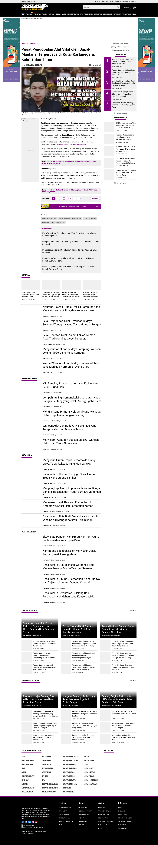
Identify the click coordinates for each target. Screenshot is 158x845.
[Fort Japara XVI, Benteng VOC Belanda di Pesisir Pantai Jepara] (105, 715)
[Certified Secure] (27, 825)
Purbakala (126, 14)
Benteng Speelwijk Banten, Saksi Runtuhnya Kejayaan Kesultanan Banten (84, 713)
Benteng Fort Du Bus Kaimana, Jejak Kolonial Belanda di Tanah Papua (124, 737)
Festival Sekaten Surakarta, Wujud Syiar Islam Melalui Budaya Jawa (126, 172)
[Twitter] (29, 822)
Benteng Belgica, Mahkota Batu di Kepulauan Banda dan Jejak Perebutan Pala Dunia (117, 699)
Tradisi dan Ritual (104, 811)
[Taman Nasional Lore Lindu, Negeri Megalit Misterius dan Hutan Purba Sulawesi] (105, 645)
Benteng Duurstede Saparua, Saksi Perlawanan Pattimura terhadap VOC (43, 737)
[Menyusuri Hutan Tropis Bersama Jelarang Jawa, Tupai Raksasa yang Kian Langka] (31, 464)
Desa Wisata (117, 14)
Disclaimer (121, 811)
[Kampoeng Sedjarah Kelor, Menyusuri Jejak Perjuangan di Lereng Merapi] (31, 555)
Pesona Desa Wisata (85, 811)
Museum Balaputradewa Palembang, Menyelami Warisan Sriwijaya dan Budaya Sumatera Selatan (125, 138)
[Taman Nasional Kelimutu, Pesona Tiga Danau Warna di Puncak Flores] (105, 669)
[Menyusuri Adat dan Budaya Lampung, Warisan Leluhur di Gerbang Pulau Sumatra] (31, 353)
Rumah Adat (98, 14)
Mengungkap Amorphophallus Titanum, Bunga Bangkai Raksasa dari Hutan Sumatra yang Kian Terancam (72, 492)
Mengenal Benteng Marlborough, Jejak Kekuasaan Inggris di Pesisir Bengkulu (79, 699)
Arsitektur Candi (64, 814)
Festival (51, 14)
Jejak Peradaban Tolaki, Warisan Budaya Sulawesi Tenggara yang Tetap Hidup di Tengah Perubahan (72, 324)
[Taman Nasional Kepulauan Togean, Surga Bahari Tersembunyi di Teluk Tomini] (26, 657)
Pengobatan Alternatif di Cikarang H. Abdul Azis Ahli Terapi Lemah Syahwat (70, 242)
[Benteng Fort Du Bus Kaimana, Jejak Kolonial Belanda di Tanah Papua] (105, 739)
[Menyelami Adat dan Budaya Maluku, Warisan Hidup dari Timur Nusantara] (31, 444)
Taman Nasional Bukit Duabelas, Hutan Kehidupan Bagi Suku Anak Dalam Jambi (79, 629)
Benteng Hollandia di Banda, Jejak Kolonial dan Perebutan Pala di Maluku (83, 737)
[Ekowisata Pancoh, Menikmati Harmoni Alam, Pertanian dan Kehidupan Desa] (31, 540)
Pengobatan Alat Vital (49, 218)
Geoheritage (107, 14)
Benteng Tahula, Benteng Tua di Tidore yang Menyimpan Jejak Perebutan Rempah (45, 725)
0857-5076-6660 (62, 144)
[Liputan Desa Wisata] (120, 43)
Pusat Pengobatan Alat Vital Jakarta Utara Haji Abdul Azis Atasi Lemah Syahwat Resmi (69, 267)
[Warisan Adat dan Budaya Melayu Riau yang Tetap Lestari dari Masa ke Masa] (31, 429)
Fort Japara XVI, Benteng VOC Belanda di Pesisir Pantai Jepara (124, 712)
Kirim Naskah (122, 828)
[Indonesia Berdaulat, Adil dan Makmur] (79, 19)
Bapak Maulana (64, 218)
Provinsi (29, 14)
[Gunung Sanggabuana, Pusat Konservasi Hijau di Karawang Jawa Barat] (26, 645)
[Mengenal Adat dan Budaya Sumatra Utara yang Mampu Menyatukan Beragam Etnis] (71, 285)
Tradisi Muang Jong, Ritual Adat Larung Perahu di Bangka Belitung (30, 294)
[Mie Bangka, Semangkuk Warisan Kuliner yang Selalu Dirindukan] (31, 387)
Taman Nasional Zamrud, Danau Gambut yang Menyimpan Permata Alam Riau (118, 629)
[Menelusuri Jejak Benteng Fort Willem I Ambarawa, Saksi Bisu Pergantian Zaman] (31, 506)
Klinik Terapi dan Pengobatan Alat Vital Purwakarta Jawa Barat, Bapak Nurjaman (69, 234)
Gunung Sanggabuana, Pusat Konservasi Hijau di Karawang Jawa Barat (44, 643)
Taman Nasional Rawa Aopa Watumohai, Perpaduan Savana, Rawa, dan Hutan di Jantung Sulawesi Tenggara (84, 644)
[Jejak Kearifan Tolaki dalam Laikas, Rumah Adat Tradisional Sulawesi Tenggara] (31, 339)
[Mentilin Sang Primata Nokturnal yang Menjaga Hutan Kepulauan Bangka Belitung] (31, 415)
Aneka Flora (82, 821)
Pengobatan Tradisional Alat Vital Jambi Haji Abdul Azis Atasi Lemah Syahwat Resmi (68, 259)
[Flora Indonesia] (120, 183)
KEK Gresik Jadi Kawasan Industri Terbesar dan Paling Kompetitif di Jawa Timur (125, 162)
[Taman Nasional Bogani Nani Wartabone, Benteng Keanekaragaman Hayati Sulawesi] (66, 657)
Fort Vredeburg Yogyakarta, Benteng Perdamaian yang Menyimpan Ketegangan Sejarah (45, 713)
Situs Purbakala (64, 818)
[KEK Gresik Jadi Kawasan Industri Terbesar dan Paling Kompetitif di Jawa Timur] (109, 163)
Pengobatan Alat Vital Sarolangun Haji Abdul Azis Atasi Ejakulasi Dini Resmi (69, 251)
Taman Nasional (84, 814)
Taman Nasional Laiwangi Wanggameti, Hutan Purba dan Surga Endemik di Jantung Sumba (44, 668)
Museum (133, 14)
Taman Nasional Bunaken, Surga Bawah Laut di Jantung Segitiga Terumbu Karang (123, 655)
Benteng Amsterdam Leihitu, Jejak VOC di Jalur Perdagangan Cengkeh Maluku (84, 725)
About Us (121, 807)
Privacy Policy (123, 814)
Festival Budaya (103, 814)
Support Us (122, 825)
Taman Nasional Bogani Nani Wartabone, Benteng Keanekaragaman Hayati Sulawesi (83, 656)
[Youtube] (36, 822)
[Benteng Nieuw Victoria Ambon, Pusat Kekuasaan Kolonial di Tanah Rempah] (105, 727)
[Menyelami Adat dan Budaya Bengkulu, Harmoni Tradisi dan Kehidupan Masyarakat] (92, 285)
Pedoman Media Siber (125, 818)
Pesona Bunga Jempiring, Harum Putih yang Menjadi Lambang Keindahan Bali (51, 294)
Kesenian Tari (103, 818)
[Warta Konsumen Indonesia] (11, 19)
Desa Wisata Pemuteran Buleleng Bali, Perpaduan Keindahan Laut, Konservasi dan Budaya (69, 596)
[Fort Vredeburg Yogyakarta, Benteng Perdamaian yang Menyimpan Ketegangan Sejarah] (26, 715)
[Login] (134, 8)
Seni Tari (58, 14)
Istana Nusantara (86, 14)
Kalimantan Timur (48, 222)
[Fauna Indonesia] (120, 113)
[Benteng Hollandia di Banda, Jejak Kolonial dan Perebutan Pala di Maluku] (66, 739)
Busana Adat (74, 14)
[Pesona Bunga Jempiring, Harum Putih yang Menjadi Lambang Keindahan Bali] (51, 285)
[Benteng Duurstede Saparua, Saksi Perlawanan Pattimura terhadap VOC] (26, 739)
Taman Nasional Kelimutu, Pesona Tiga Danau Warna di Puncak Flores (123, 667)
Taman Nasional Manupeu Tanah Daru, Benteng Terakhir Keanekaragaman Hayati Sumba (84, 667)
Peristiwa (37, 14)
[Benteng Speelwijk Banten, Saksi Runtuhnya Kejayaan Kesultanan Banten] (66, 715)
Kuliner (101, 828)
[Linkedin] (23, 822)
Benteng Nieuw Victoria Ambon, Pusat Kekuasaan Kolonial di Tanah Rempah (123, 725)
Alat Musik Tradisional (106, 821)
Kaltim (58, 222)
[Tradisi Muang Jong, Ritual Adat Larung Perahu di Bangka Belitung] (30, 285)
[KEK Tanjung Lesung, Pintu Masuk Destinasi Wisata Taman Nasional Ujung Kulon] (109, 127)
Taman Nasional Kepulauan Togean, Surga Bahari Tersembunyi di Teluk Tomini (44, 655)
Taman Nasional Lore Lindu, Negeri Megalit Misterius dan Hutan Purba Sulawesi (122, 643)
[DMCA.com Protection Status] (32, 827)
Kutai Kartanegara (90, 218)
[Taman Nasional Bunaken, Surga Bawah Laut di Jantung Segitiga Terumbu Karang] (105, 657)
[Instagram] (33, 822)
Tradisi (44, 14)
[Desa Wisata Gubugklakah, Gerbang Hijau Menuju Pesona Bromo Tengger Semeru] (31, 569)
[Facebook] (26, 822)
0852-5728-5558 (79, 144)
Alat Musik (66, 14)
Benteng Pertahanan (66, 821)
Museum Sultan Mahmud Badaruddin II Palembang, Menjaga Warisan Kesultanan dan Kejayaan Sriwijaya (125, 151)
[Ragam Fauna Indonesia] (120, 47)
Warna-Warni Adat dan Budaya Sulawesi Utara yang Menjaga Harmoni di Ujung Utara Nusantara (71, 367)
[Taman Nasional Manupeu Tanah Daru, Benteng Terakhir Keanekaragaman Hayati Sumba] (66, 669)
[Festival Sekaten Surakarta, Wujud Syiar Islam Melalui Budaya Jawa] (109, 174)
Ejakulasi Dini (76, 218)
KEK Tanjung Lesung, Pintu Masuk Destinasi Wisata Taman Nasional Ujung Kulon (126, 126)
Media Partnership (124, 821)
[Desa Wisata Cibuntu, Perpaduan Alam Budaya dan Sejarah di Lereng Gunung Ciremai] (31, 583)
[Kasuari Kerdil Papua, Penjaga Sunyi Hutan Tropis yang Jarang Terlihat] (31, 478)
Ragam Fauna (82, 818)
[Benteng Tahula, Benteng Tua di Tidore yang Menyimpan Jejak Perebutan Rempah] (26, 727)
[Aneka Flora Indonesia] (120, 50)
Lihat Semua (133, 611)
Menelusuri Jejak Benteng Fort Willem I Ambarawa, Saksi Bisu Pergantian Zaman (38, 699)
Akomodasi (82, 825)
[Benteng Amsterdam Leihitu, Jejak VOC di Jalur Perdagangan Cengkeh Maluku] (66, 727)
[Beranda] (34, 7)
